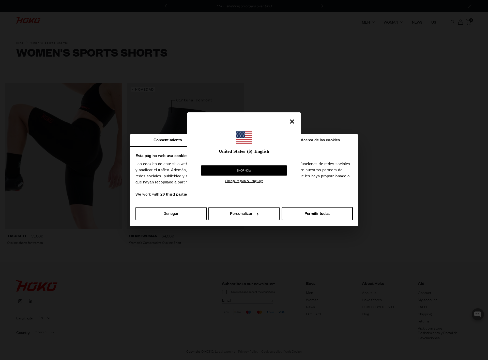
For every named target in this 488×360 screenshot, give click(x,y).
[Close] (292, 121)
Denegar (170, 213)
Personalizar (241, 213)
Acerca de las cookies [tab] (320, 140)
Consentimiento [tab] (168, 140)
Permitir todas (317, 213)
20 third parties (174, 194)
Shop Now (244, 170)
